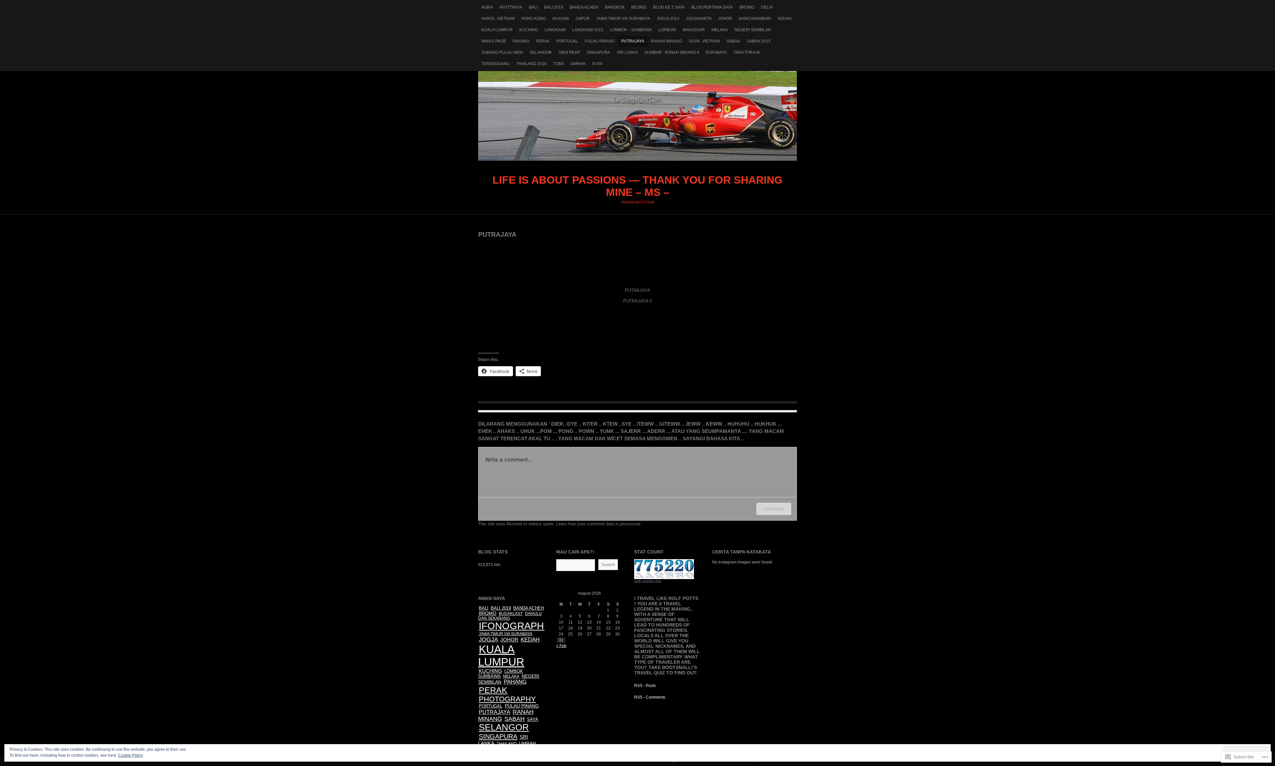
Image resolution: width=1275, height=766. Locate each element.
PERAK (543, 41)
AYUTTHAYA (510, 7)
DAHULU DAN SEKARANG (510, 616)
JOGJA (488, 639)
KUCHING (528, 30)
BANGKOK (615, 7)
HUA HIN (560, 18)
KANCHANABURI (755, 18)
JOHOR (725, 18)
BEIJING (638, 7)
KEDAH (785, 18)
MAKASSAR (694, 30)
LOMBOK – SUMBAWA (631, 30)
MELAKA (720, 30)
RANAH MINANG (666, 41)
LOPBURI (667, 30)
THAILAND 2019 (531, 63)
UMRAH (577, 63)
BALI (533, 7)
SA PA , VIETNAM (704, 41)
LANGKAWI (555, 30)
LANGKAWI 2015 (587, 30)
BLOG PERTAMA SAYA (712, 7)
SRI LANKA (627, 52)
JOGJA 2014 (668, 18)
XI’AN (597, 63)
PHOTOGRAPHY (507, 699)
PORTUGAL (567, 41)
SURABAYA (716, 52)
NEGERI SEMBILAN (752, 30)
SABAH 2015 (759, 41)
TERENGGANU (495, 63)
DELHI (767, 7)
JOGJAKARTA (699, 18)
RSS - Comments (649, 697)
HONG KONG (533, 18)
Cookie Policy (130, 755)
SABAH (733, 41)
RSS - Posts (645, 685)
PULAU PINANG (600, 41)
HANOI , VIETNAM (498, 18)
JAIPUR (582, 18)
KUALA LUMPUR (497, 30)
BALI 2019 (553, 7)
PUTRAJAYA (632, 41)
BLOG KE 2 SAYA (669, 7)
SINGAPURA (598, 52)
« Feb (561, 645)
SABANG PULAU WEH (502, 52)
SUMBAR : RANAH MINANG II (671, 52)
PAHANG (521, 41)
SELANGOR (541, 52)
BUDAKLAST (511, 613)
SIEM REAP (569, 52)
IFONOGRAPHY (514, 626)
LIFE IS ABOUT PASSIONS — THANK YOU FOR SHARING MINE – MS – (637, 116)
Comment (773, 508)
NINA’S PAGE (493, 41)
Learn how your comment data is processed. (598, 523)
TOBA (558, 63)
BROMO (746, 7)
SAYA (532, 719)
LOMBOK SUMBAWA (500, 674)
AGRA (487, 7)
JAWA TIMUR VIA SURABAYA (623, 18)
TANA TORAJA (746, 52)
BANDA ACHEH (584, 7)
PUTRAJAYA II (637, 300)
